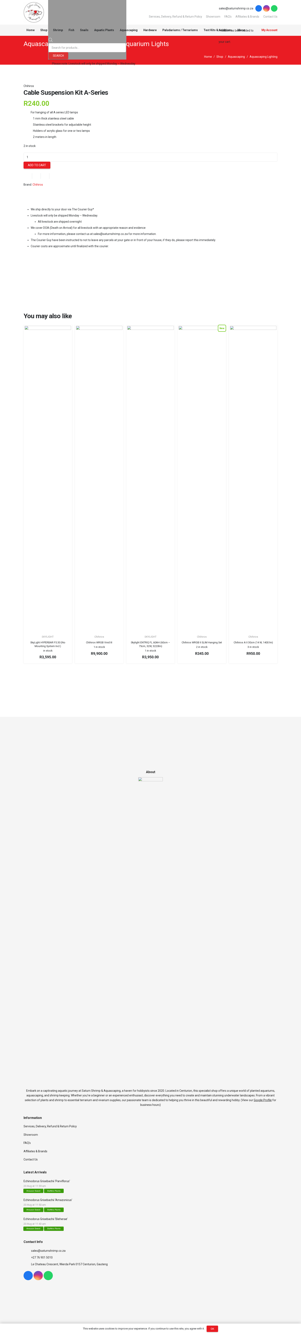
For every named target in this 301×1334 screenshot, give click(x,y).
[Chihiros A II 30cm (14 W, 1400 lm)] (253, 479)
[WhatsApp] (274, 8)
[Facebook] (258, 8)
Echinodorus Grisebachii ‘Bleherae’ (46, 1219)
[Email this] (28, 176)
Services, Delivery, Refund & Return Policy (175, 16)
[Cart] (220, 18)
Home (208, 56)
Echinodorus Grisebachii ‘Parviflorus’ (47, 1181)
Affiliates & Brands (35, 1151)
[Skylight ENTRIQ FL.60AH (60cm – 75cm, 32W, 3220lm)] (150, 479)
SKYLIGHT (48, 636)
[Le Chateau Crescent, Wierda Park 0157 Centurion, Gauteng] (27, 1264)
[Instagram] (266, 8)
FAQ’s (27, 1143)
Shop (219, 56)
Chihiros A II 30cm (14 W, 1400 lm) (253, 642)
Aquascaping (236, 56)
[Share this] (36, 176)
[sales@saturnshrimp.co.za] (27, 1250)
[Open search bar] (51, 41)
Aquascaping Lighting (263, 56)
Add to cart (37, 165)
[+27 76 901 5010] (27, 1257)
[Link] (34, 12)
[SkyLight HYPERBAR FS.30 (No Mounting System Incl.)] (48, 479)
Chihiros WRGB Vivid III (99, 642)
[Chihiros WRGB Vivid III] (99, 479)
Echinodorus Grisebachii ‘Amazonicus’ (48, 1200)
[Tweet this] (45, 176)
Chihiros (29, 86)
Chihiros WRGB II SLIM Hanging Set (202, 642)
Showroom (213, 16)
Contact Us (31, 1159)
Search (58, 55)
